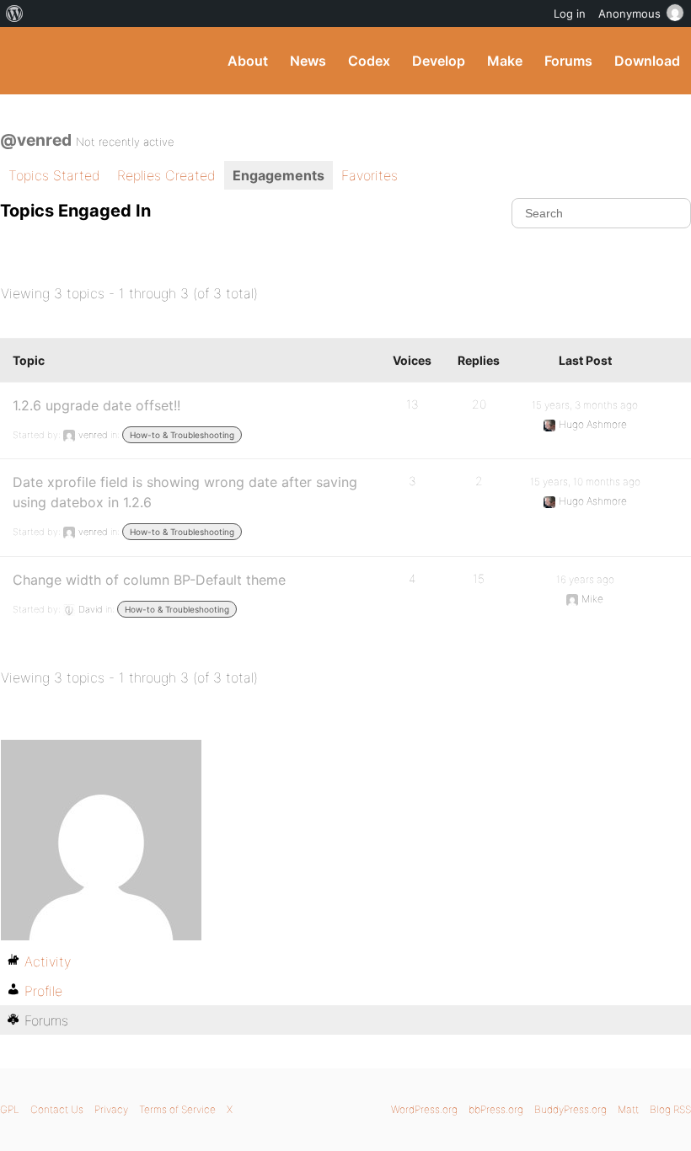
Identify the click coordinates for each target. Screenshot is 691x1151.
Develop (438, 60)
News (308, 60)
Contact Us (56, 1109)
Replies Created (166, 175)
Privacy (111, 1109)
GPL (9, 1109)
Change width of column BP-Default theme (149, 579)
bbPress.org (496, 1109)
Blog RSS (670, 1109)
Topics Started (54, 175)
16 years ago (585, 579)
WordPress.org (424, 1109)
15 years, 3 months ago (585, 405)
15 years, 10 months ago (585, 481)
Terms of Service (177, 1109)
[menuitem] (14, 13)
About (248, 60)
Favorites (369, 175)
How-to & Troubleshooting (182, 435)
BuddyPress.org (27, 60)
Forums (568, 60)
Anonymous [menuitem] (629, 13)
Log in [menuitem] (570, 13)
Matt (628, 1109)
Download (647, 60)
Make (504, 60)
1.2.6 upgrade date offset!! (96, 405)
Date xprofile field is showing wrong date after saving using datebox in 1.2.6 (185, 492)
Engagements (278, 175)
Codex (369, 60)
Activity (47, 961)
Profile (43, 990)
